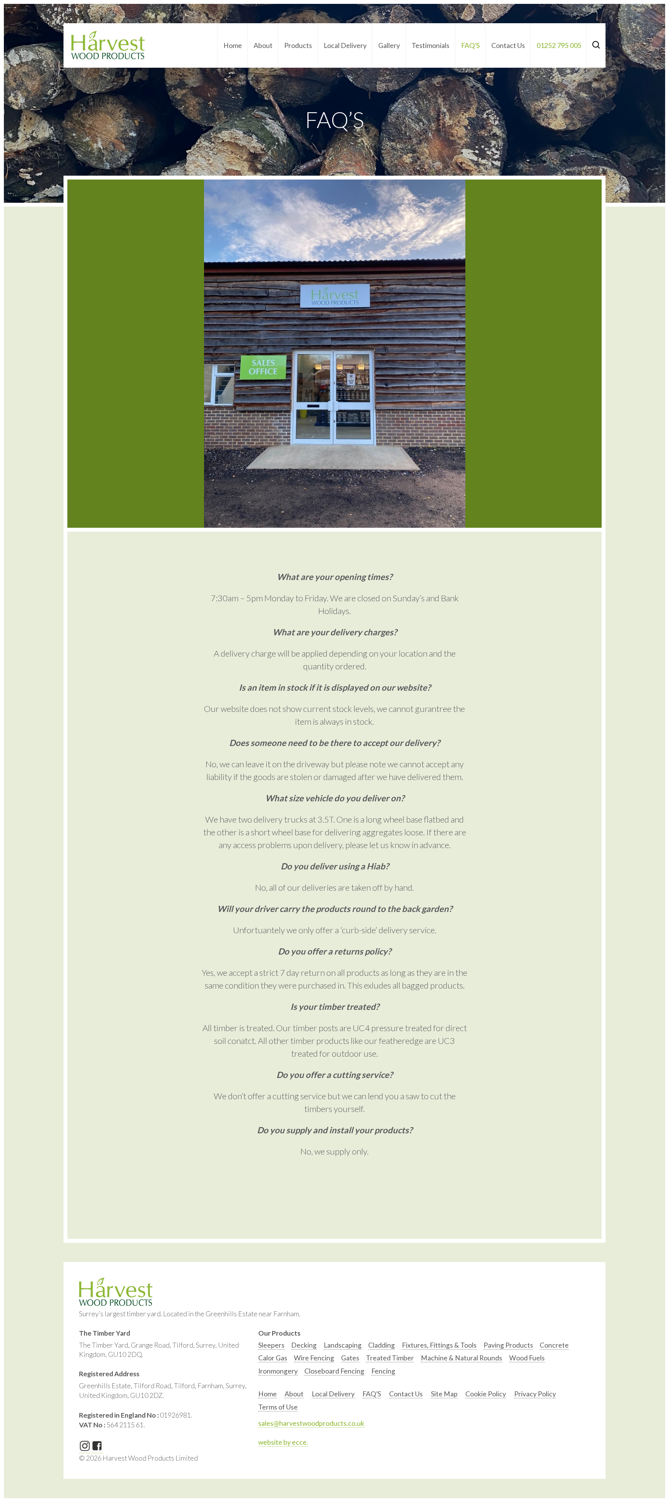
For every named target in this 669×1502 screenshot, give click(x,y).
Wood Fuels (527, 1358)
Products (298, 45)
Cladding (381, 1345)
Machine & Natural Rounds (461, 1358)
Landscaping (343, 1345)
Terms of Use (278, 1407)
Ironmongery (278, 1371)
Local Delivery (345, 45)
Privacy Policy (535, 1394)
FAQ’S (470, 45)
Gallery (389, 45)
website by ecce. (283, 1442)
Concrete (554, 1345)
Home (232, 45)
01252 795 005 (559, 45)
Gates (350, 1358)
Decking (304, 1345)
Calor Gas (272, 1358)
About (263, 45)
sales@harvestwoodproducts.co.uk (311, 1423)
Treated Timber (390, 1358)
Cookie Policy (485, 1394)
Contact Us (508, 45)
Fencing (383, 1371)
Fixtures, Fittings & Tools (439, 1345)
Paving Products (508, 1345)
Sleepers (271, 1345)
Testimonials (430, 45)
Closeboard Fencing (334, 1371)
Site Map (444, 1394)
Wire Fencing (314, 1358)
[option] (271, 1347)
